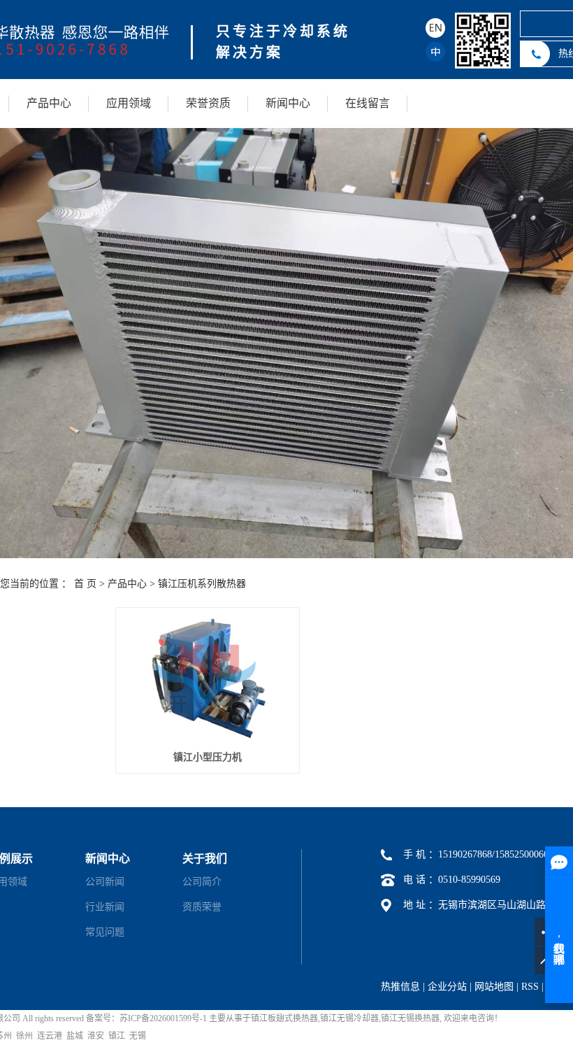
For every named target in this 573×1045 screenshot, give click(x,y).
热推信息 (400, 986)
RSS (530, 986)
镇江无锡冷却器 (349, 1018)
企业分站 (447, 986)
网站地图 (494, 986)
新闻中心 (288, 103)
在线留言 (367, 103)
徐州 (24, 1036)
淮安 (95, 1036)
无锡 (137, 1036)
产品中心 (49, 103)
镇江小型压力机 (207, 757)
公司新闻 (104, 881)
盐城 (74, 1036)
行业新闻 (104, 907)
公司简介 (202, 881)
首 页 (85, 583)
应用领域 (128, 103)
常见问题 (104, 932)
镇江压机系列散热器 (202, 583)
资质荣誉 (202, 907)
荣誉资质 (208, 103)
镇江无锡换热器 (410, 1018)
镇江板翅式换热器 (284, 1018)
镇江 (116, 1036)
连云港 (49, 1036)
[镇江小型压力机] (207, 678)
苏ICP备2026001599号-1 (163, 1018)
